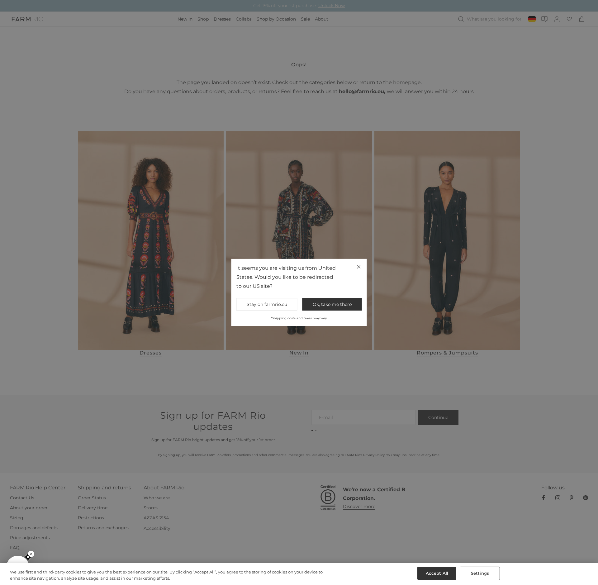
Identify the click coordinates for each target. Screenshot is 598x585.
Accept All (437, 573)
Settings (480, 573)
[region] (299, 574)
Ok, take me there (332, 304)
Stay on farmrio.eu (267, 304)
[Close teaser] (31, 554)
